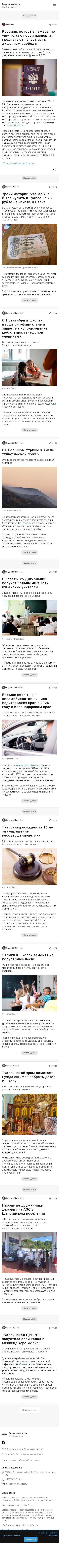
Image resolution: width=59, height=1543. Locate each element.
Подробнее (53, 1536)
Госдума (7, 163)
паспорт (31, 163)
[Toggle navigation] (54, 5)
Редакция (10, 24)
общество (19, 163)
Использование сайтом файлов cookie (20, 1460)
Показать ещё (29, 1409)
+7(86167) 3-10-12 (14, 1479)
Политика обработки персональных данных (22, 1454)
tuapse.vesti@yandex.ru (16, 1484)
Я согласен (30, 1539)
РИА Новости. (16, 125)
